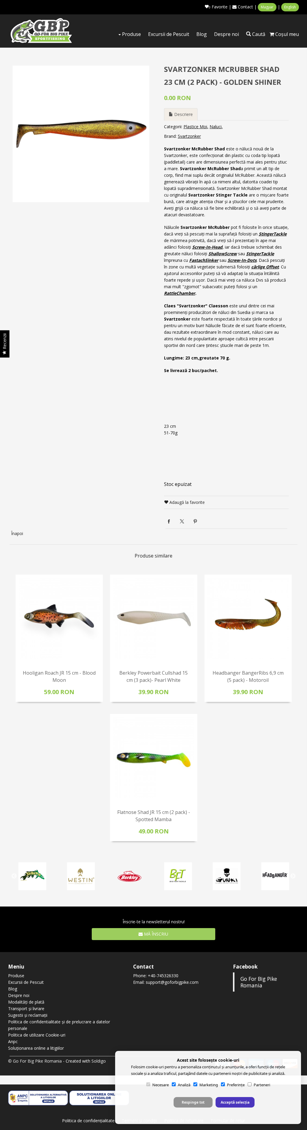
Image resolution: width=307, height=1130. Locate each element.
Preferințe (236, 1084)
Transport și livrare (26, 1008)
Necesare (160, 1084)
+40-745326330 (163, 975)
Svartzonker (189, 136)
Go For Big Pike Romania (258, 982)
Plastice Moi (195, 126)
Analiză (184, 1084)
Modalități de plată (26, 1002)
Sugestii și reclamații (27, 1015)
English (290, 7)
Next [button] (293, 876)
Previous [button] (14, 876)
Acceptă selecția (235, 1102)
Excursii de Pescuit (168, 34)
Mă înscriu (155, 934)
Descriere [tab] (183, 114)
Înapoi (17, 533)
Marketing (208, 1084)
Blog (201, 34)
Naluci (216, 126)
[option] (81, 134)
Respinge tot (193, 1102)
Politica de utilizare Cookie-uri (36, 1035)
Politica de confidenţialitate (88, 1120)
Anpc (13, 1041)
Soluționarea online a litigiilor (36, 1048)
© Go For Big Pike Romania (35, 1061)
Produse (131, 34)
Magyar (267, 7)
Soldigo (98, 1061)
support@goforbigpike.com (172, 982)
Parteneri (262, 1084)
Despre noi (226, 34)
